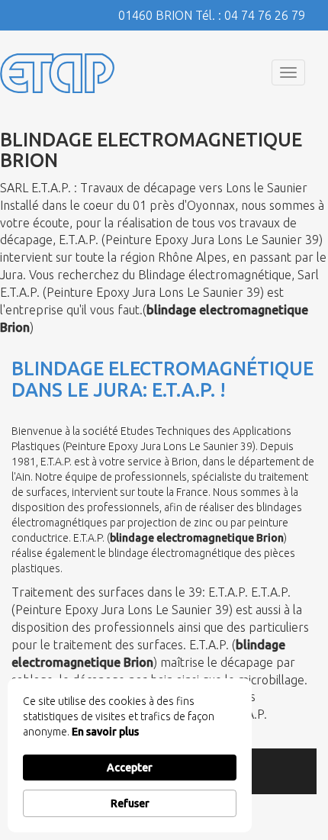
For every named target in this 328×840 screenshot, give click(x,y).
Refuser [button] (130, 803)
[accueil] (57, 72)
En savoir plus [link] (105, 732)
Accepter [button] (130, 767)
